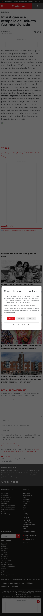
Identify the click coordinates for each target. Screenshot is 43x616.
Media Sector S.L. (25, 325)
